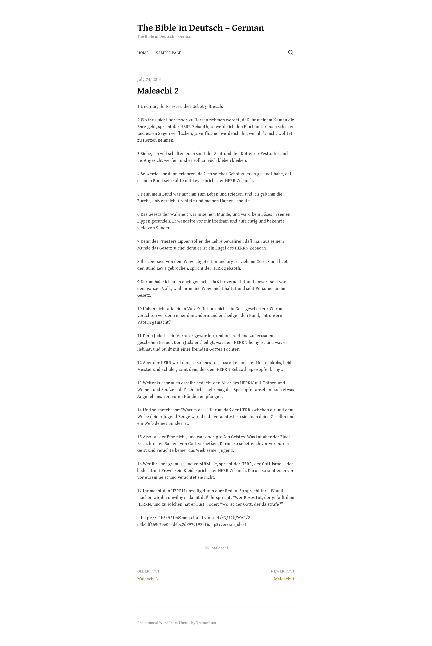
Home (143, 53)
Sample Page (168, 53)
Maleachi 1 (284, 579)
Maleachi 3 (147, 579)
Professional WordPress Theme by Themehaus (176, 623)
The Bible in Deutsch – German (200, 27)
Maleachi (220, 548)
